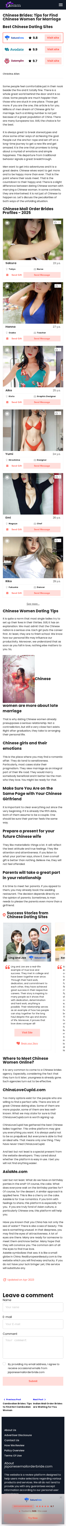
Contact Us (11, 1440)
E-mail (7, 1317)
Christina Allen (11, 73)
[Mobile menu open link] (60, 4)
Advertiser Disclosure (18, 1435)
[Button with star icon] (7, 223)
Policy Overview (14, 1450)
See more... (33, 604)
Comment (10, 1334)
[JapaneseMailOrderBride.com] (30, 5)
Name (7, 1300)
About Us (10, 1430)
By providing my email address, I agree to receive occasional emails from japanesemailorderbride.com (33, 1368)
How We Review (14, 1445)
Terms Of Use (13, 1455)
